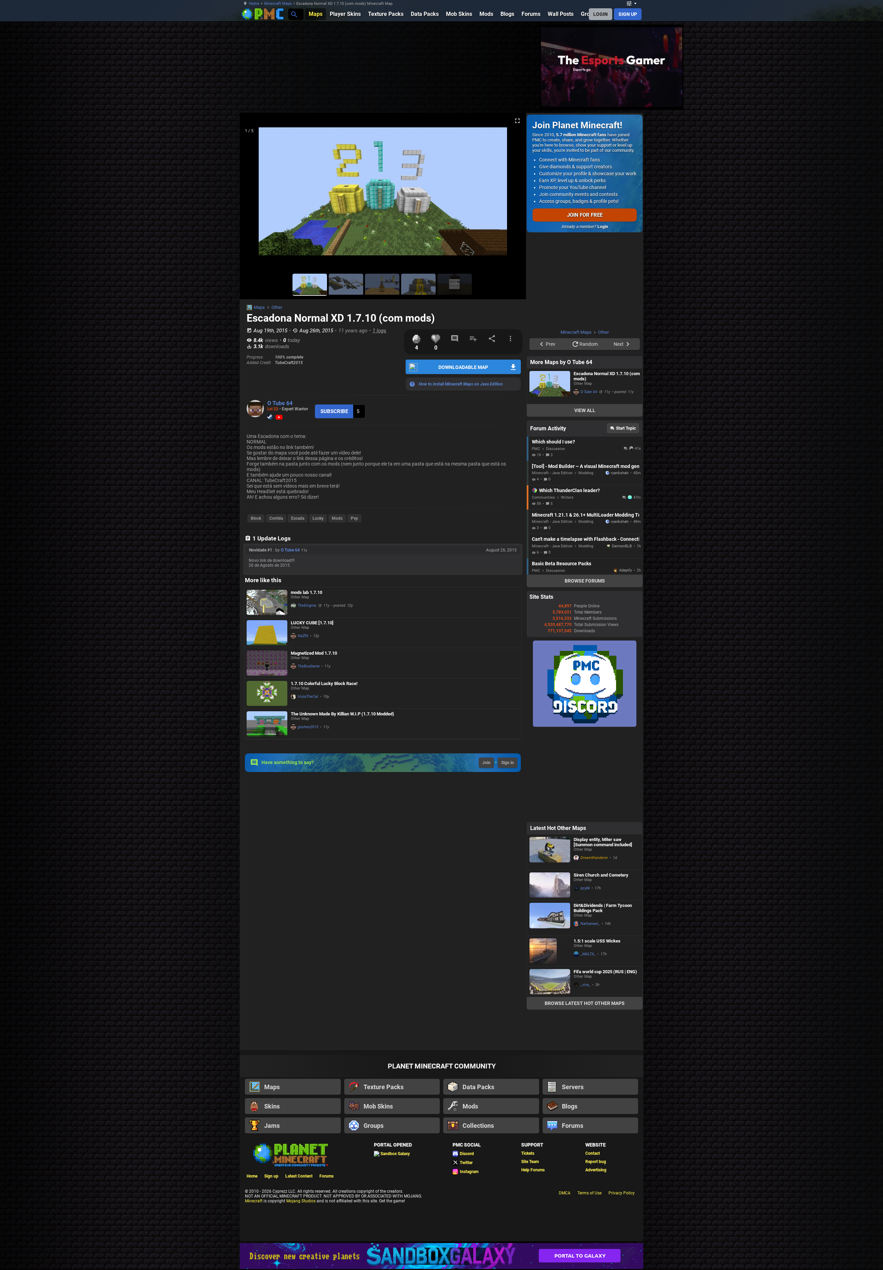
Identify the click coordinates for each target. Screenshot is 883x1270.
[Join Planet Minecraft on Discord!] (584, 725)
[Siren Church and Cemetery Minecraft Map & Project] (549, 885)
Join (486, 762)
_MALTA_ (588, 954)
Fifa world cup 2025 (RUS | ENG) (605, 971)
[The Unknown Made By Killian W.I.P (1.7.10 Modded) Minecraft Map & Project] (267, 723)
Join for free (585, 215)
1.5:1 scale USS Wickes (597, 941)
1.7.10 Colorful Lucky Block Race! (324, 683)
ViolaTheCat (308, 696)
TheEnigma (307, 605)
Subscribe (334, 411)
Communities (543, 497)
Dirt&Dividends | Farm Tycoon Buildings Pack (603, 908)
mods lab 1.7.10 (306, 592)
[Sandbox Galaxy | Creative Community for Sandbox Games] (441, 1257)
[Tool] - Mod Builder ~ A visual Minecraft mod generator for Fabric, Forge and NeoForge (585, 466)
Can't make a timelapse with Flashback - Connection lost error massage (585, 539)
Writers (567, 497)
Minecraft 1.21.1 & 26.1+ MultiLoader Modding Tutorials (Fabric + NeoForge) (585, 515)
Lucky (318, 518)
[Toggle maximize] (517, 121)
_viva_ (586, 985)
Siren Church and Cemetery (601, 875)
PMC (536, 449)
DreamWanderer (594, 858)
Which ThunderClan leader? (569, 490)
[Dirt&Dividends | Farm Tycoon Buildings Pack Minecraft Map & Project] (549, 918)
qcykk (585, 888)
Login (602, 226)
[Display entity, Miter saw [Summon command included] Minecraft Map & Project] (549, 852)
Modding (585, 473)
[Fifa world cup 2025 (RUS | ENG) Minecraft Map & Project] (549, 981)
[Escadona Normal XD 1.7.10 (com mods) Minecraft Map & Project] (549, 386)
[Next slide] (512, 194)
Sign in (507, 762)
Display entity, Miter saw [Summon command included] (603, 842)
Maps (259, 307)
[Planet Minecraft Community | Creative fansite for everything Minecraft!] (290, 1155)
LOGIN (600, 14)
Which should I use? (553, 441)
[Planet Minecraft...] (293, 14)
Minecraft (253, 1202)
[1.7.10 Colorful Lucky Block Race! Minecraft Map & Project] (267, 693)
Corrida (276, 518)
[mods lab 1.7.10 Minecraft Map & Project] (267, 602)
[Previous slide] (253, 194)
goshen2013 (308, 727)
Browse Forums (585, 581)
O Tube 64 (279, 403)
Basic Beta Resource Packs (561, 563)
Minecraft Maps (278, 3)
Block (256, 518)
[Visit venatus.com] (668, 95)
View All (584, 410)
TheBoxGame (309, 666)
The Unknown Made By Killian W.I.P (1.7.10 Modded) (342, 713)
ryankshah (619, 473)
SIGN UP (627, 14)
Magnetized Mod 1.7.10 (314, 653)
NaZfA (303, 636)
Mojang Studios (301, 1202)
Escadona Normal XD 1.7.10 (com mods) (607, 376)
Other (276, 307)
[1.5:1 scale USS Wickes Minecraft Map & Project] (549, 951)
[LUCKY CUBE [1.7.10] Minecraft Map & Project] (267, 632)
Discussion (555, 449)
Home (254, 3)
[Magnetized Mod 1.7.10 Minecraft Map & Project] (267, 663)
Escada (297, 518)
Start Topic (626, 428)
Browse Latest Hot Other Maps (585, 1003)
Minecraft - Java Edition (552, 473)
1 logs (379, 331)
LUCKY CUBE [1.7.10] (312, 622)
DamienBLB (622, 546)
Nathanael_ (590, 923)
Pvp (354, 518)
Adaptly (625, 570)
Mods (337, 518)
